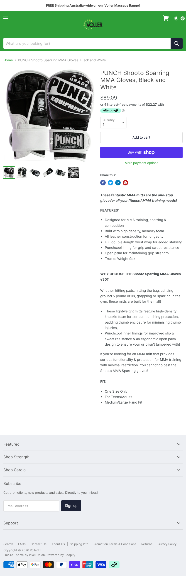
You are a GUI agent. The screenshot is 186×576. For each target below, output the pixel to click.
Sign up (71, 506)
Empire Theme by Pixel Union (24, 555)
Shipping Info (79, 544)
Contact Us (38, 544)
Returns (146, 544)
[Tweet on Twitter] (110, 182)
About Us (58, 544)
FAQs (22, 544)
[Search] (177, 43)
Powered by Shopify (61, 555)
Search (8, 544)
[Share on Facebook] (103, 182)
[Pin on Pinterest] (125, 182)
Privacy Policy (166, 544)
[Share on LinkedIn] (118, 182)
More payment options (141, 163)
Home (8, 60)
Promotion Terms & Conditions (114, 544)
